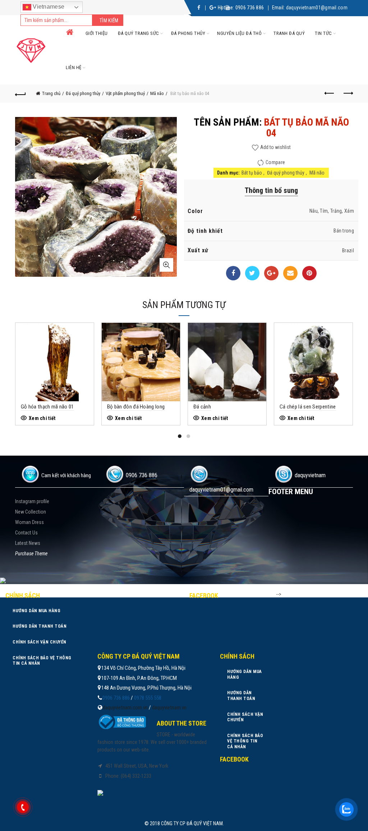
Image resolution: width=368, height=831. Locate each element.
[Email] (290, 273)
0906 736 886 (249, 7)
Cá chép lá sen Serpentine (308, 406)
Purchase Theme (31, 553)
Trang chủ (51, 93)
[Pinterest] (309, 273)
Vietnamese (47, 7)
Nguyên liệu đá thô (239, 33)
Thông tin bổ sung (271, 190)
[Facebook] (233, 273)
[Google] (271, 273)
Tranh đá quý (289, 33)
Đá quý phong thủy (83, 93)
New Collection (30, 512)
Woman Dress (29, 522)
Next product (347, 93)
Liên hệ (74, 67)
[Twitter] (252, 273)
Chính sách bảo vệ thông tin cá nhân (42, 660)
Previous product (330, 93)
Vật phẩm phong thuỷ (125, 93)
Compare (275, 162)
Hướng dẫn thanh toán (39, 626)
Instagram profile (32, 501)
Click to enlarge (166, 265)
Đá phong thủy (188, 33)
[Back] (20, 93)
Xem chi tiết (42, 418)
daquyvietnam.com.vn (125, 707)
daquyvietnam (310, 475)
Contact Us (26, 533)
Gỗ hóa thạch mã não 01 (47, 406)
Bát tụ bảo (252, 173)
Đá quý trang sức (138, 33)
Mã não (157, 93)
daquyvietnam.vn (169, 707)
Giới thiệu (97, 33)
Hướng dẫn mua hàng (36, 610)
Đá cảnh (202, 406)
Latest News (27, 543)
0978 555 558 (147, 698)
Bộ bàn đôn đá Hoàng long (136, 406)
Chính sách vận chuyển (39, 642)
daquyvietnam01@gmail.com (317, 7)
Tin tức (323, 33)
